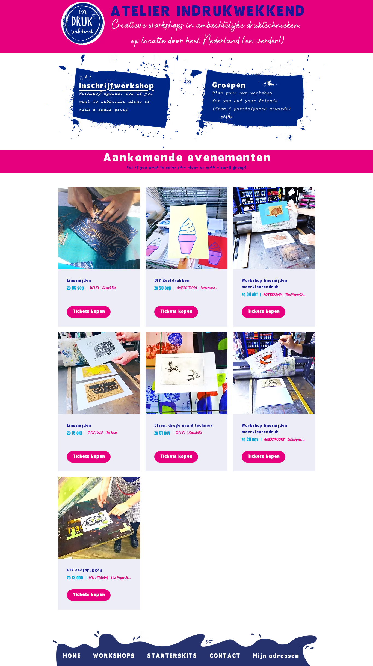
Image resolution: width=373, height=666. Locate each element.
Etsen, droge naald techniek (183, 426)
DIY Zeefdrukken (172, 281)
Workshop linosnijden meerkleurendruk (264, 284)
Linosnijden (79, 281)
